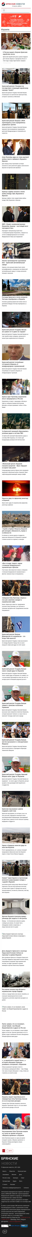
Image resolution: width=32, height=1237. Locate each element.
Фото (20, 1181)
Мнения (14, 1174)
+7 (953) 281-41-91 (25, 1217)
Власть (4, 1171)
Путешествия (6, 1181)
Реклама (12, 1184)
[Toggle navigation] (4, 10)
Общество (12, 1171)
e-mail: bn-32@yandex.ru (15, 1221)
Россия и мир (6, 1178)
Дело (20, 1174)
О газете (5, 1184)
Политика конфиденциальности (12, 1188)
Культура (15, 1178)
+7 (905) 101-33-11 (5, 1219)
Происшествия (22, 1171)
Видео (14, 1181)
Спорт (22, 1178)
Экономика (6, 1174)
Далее (10, 1150)
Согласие (26, 1188)
